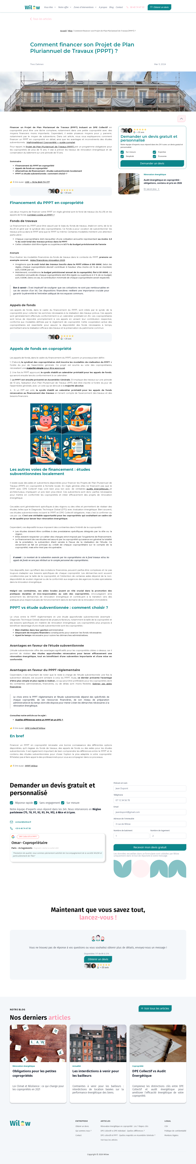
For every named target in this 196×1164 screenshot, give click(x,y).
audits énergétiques (98, 489)
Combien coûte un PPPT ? (41, 215)
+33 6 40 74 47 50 (23, 828)
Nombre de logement (160, 830)
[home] (32, 7)
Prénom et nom (120, 783)
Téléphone (118, 795)
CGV (166, 1126)
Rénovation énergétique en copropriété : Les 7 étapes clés (124, 1126)
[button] (50, 7)
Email (116, 806)
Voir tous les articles (109, 1140)
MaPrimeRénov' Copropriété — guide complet (51, 142)
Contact (119, 7)
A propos (103, 7)
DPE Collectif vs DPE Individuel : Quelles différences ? (123, 1131)
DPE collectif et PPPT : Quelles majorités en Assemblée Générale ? (128, 1135)
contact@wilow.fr (23, 822)
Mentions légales (171, 1135)
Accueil (63, 31)
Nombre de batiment (123, 830)
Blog (111, 7)
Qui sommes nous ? (83, 1131)
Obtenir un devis (82, 1126)
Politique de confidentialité (175, 1131)
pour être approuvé (46, 368)
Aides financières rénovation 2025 (47, 260)
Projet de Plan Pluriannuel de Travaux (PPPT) (50, 146)
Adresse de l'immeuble (124, 818)
